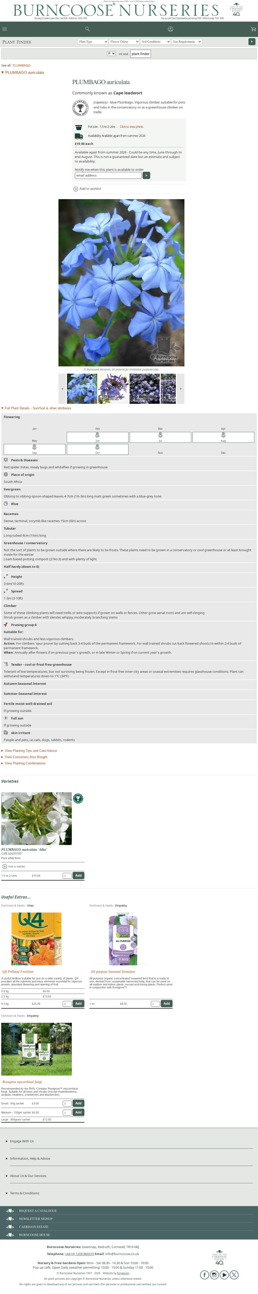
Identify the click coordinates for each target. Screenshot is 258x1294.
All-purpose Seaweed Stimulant (113, 972)
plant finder (140, 53)
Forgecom (123, 1273)
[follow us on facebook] (204, 1278)
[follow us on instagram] (214, 1278)
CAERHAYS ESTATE (33, 1226)
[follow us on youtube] (224, 1278)
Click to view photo (131, 127)
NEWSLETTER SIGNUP (35, 1218)
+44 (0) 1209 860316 (79, 1254)
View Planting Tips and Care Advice (31, 751)
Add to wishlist (87, 189)
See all (6, 65)
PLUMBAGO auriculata (24, 72)
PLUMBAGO (21, 65)
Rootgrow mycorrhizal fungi (22, 1082)
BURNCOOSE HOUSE (34, 1234)
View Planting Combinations (25, 763)
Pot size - (94, 127)
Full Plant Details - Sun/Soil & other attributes (38, 408)
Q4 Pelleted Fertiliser (18, 972)
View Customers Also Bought (26, 757)
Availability (94, 136)
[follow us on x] (234, 1278)
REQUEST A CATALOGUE (38, 1210)
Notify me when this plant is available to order (109, 169)
